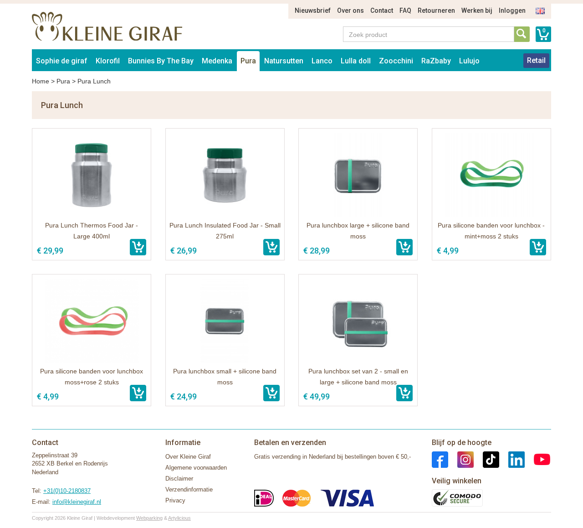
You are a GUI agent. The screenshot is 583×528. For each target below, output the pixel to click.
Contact (381, 10)
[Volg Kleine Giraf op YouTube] (537, 459)
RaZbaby (436, 61)
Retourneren (436, 10)
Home (40, 81)
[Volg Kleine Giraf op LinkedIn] (512, 459)
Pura (248, 61)
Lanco (322, 61)
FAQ (405, 10)
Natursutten (283, 61)
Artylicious (179, 518)
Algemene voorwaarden (196, 467)
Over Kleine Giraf (188, 456)
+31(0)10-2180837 (67, 490)
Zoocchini (396, 61)
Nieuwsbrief (313, 10)
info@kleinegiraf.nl (76, 501)
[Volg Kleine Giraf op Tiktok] (486, 459)
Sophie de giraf (61, 61)
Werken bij (476, 10)
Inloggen (512, 10)
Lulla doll (356, 61)
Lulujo (469, 61)
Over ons (350, 10)
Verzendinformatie (189, 489)
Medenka (217, 61)
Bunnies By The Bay (161, 61)
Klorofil (108, 61)
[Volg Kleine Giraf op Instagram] (461, 459)
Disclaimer (179, 478)
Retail (536, 60)
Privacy (175, 500)
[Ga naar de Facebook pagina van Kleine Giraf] (440, 459)
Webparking (149, 518)
